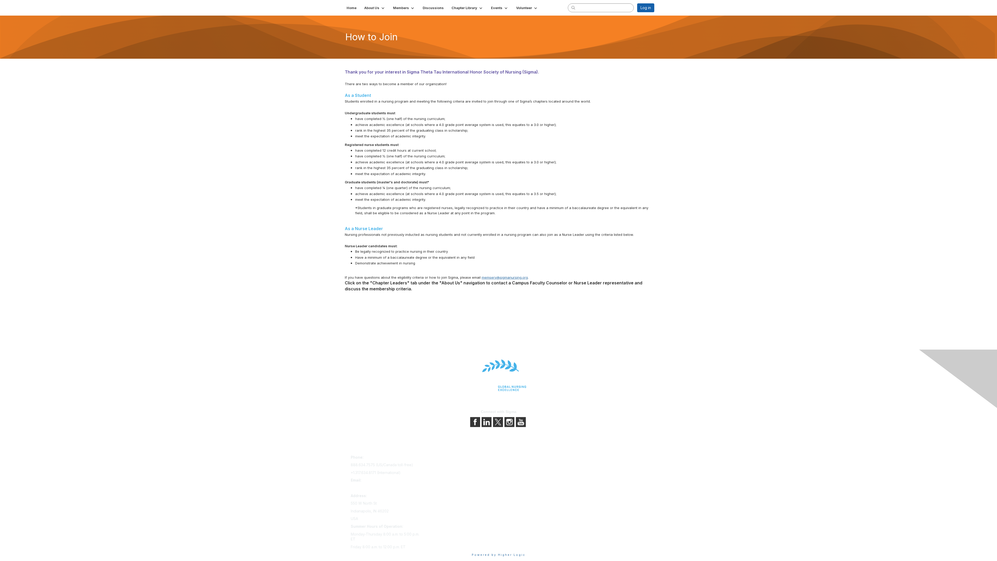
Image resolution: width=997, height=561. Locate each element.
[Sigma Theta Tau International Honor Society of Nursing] (498, 375)
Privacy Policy (513, 465)
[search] (573, 7)
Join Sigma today (440, 458)
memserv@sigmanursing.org (505, 277)
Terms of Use (512, 473)
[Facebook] (475, 421)
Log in (646, 7)
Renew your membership (447, 473)
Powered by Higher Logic (499, 555)
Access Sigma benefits (445, 465)
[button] (374, 8)
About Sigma (511, 458)
